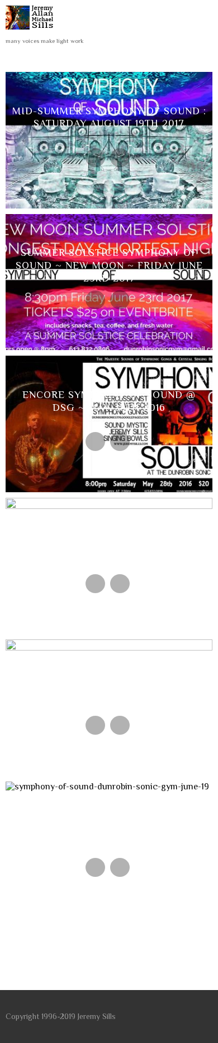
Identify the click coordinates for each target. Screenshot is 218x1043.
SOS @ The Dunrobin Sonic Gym (109, 536)
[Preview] (95, 157)
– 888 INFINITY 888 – (109, 678)
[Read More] (120, 157)
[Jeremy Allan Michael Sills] (32, 32)
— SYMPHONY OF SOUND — (109, 820)
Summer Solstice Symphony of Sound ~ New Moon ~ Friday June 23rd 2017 (109, 265)
